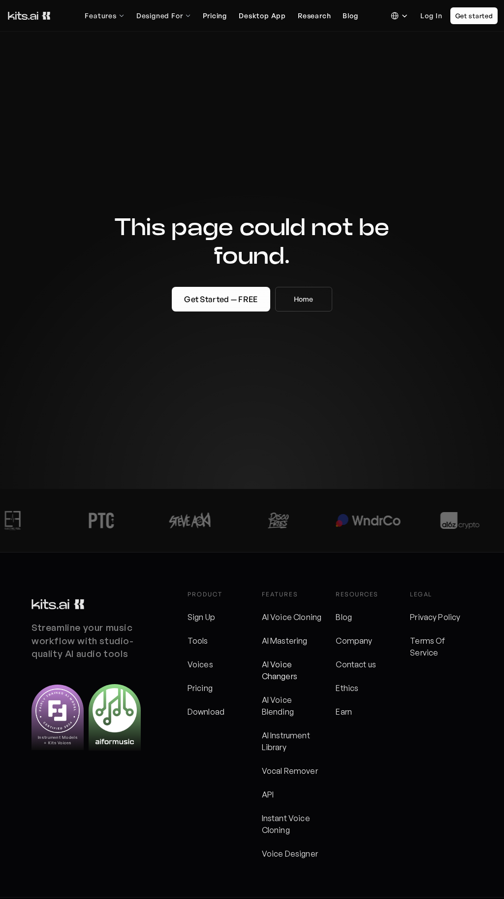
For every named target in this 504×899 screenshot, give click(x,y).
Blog (344, 617)
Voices (200, 664)
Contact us (356, 664)
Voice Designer (290, 854)
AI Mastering (285, 641)
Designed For (159, 15)
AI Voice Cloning (292, 617)
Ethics (347, 688)
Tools (198, 641)
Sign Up (201, 617)
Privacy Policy (435, 617)
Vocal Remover (290, 771)
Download (206, 712)
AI (266, 664)
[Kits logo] (58, 604)
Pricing (200, 688)
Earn (344, 712)
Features (100, 15)
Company (354, 641)
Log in (431, 15)
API (268, 794)
